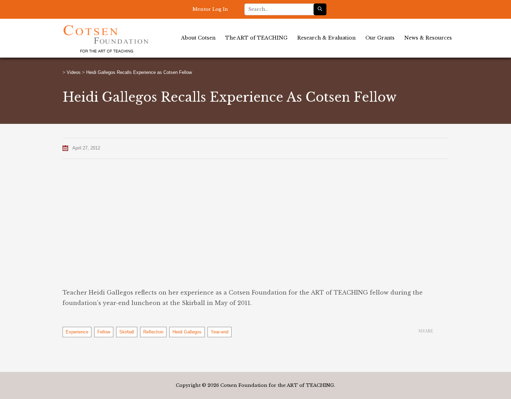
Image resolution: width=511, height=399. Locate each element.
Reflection (153, 331)
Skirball (126, 331)
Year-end (219, 331)
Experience (77, 331)
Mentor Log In (210, 9)
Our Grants (380, 38)
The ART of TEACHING (256, 38)
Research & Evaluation (326, 38)
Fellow (103, 331)
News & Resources (428, 38)
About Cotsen (198, 38)
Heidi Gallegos (187, 331)
